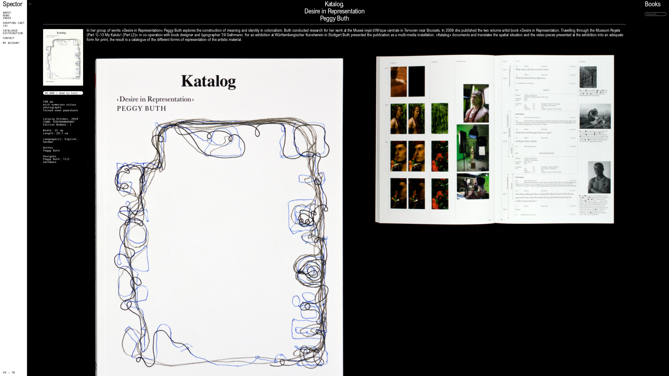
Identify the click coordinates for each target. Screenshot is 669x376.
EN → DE (9, 372)
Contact (8, 38)
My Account (11, 43)
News (6, 15)
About (7, 12)
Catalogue (10, 30)
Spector (12, 4)
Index (7, 18)
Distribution (13, 33)
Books (652, 4)
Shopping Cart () (13, 24)
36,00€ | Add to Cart (61, 93)
